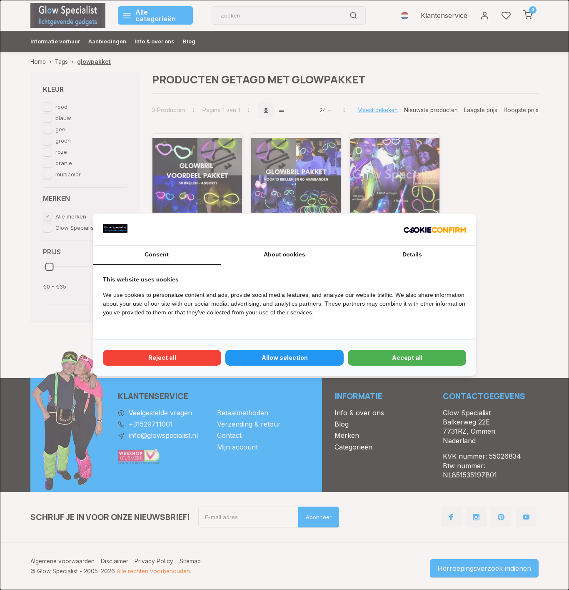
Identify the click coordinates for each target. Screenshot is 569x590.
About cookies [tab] (284, 254)
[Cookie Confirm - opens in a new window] (435, 229)
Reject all (162, 357)
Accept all (407, 357)
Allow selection (285, 357)
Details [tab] (412, 254)
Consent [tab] (157, 254)
